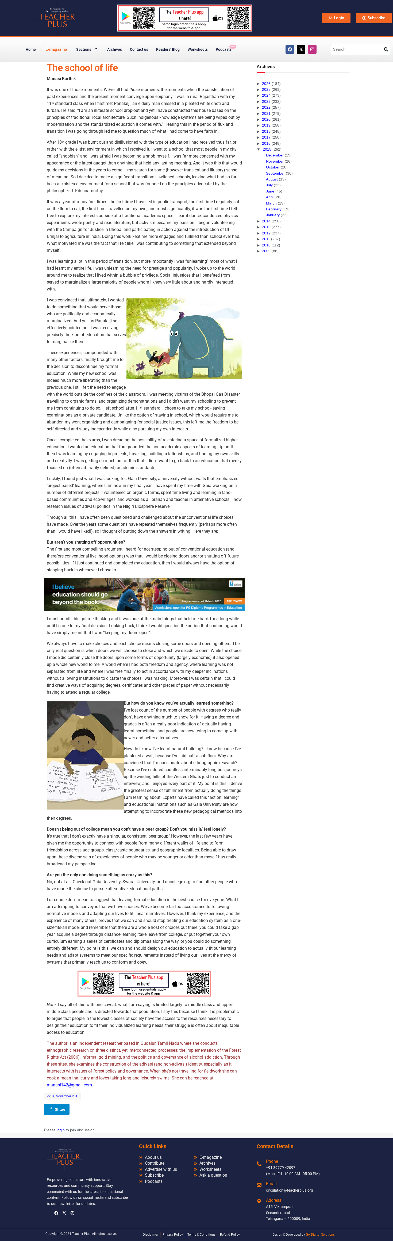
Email (271, 1183)
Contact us (139, 49)
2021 (266, 113)
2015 (267, 149)
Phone (272, 1161)
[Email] (259, 1185)
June (270, 191)
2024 (266, 95)
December (275, 155)
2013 (266, 227)
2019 (266, 125)
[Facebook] (290, 49)
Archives (114, 49)
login (61, 1130)
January (273, 215)
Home (31, 49)
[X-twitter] (301, 49)
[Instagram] (312, 49)
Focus (49, 1096)
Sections (83, 49)
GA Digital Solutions (320, 1234)
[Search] (386, 49)
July (269, 185)
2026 (266, 83)
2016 (266, 143)
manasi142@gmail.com (69, 1084)
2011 (266, 239)
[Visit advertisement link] (144, 594)
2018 (266, 131)
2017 (266, 137)
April (269, 197)
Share (60, 1109)
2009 (266, 251)
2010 (266, 245)
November (275, 161)
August (272, 179)
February (274, 209)
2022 (266, 107)
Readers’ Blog (168, 49)
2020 (266, 119)
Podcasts (225, 48)
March (271, 203)
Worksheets (198, 49)
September (275, 173)
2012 (266, 233)
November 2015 (67, 1096)
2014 (266, 221)
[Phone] (259, 1163)
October (273, 167)
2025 (266, 89)
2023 (266, 101)
